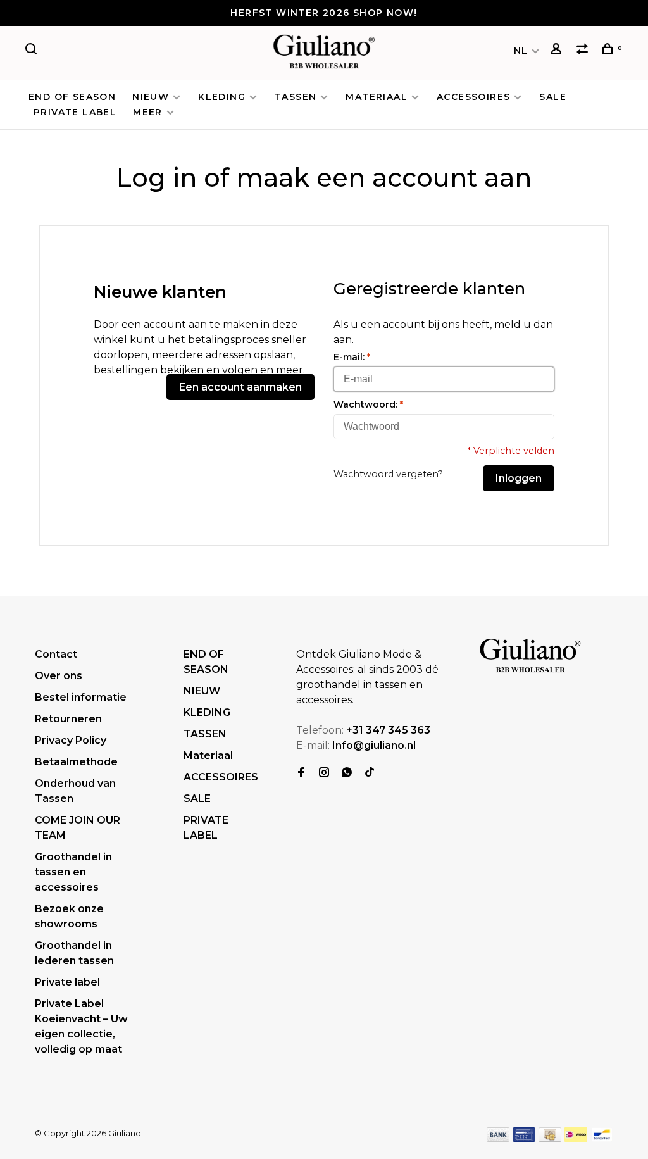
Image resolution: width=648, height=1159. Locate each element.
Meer (148, 112)
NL (521, 50)
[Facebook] (301, 773)
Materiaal (377, 97)
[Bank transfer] (498, 1138)
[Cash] (550, 1138)
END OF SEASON (72, 97)
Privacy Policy (70, 740)
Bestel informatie (81, 697)
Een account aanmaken (240, 387)
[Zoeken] (32, 50)
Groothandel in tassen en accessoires (73, 872)
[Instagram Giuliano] (324, 773)
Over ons (58, 676)
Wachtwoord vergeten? (388, 474)
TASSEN (295, 97)
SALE (552, 97)
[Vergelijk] (584, 50)
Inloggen (518, 478)
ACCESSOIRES (473, 97)
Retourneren (68, 719)
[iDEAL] (575, 1138)
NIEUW (150, 97)
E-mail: (351, 357)
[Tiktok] (369, 773)
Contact (56, 654)
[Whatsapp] (347, 773)
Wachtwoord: (368, 404)
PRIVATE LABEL (75, 112)
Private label (67, 982)
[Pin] (524, 1138)
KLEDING (222, 97)
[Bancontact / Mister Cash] (601, 1138)
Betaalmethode (76, 762)
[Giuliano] (530, 656)
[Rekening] (558, 50)
